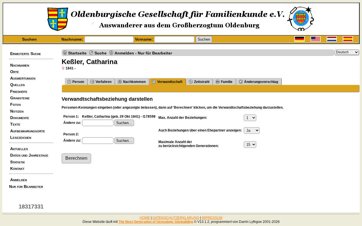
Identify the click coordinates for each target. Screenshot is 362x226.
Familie (226, 82)
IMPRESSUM (212, 218)
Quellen (17, 84)
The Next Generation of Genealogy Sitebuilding (155, 222)
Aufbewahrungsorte (27, 131)
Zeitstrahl (201, 82)
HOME (145, 218)
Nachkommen (134, 82)
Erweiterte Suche (25, 53)
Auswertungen (22, 78)
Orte (14, 71)
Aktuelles (19, 148)
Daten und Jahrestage (29, 155)
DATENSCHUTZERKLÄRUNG (175, 218)
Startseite (77, 53)
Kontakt (17, 168)
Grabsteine (20, 98)
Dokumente (19, 117)
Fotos (15, 104)
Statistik (17, 162)
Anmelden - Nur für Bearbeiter (143, 53)
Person (78, 82)
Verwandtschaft (169, 82)
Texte (15, 124)
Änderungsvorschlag (261, 82)
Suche (100, 53)
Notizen (16, 111)
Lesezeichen (20, 137)
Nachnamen (19, 65)
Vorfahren (103, 82)
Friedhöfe (18, 91)
